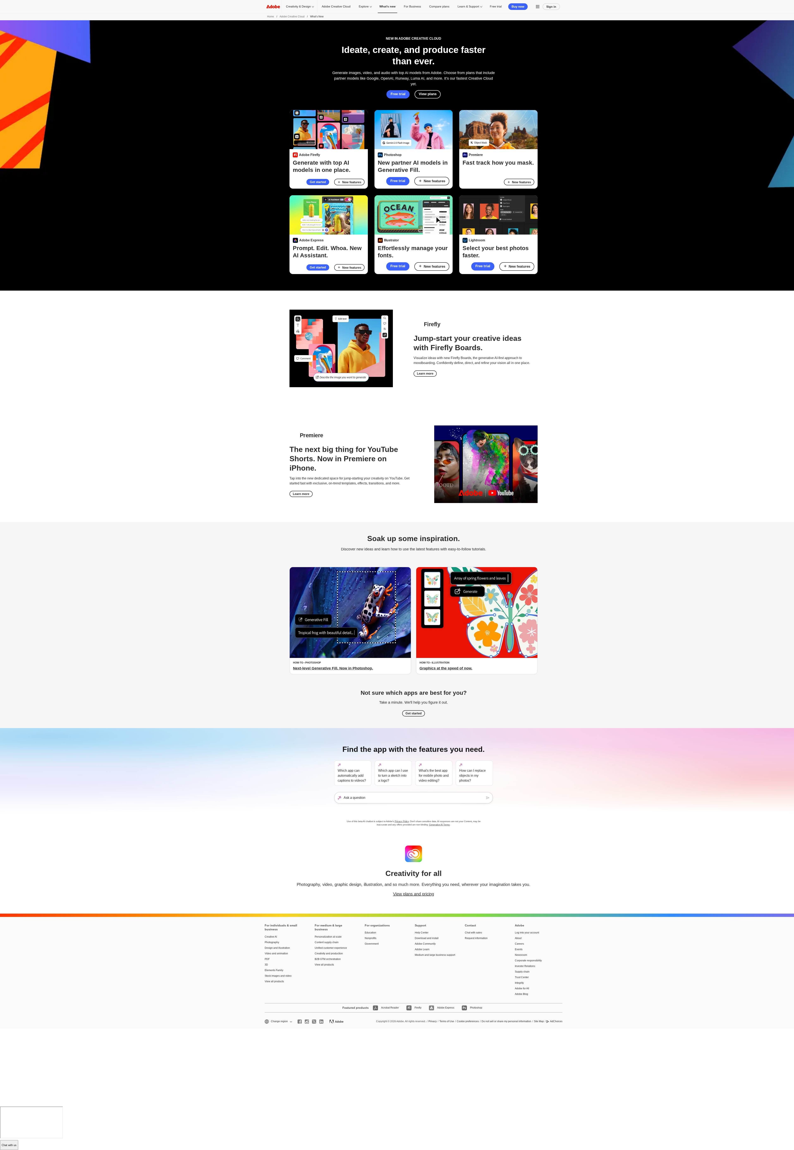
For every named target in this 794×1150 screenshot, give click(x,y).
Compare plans (439, 6)
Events (519, 949)
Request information (476, 938)
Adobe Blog (521, 994)
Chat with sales (473, 932)
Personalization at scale (328, 936)
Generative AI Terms (439, 824)
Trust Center (522, 977)
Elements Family (274, 970)
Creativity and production (329, 953)
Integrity (519, 982)
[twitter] (314, 1021)
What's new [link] (387, 6)
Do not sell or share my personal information (506, 1021)
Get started (318, 182)
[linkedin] (321, 1021)
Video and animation (276, 953)
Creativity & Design (298, 6)
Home (270, 16)
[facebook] (300, 1021)
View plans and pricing (413, 894)
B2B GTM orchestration (328, 959)
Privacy (432, 1021)
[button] (537, 6)
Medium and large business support (433, 955)
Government (372, 943)
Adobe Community (425, 943)
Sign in (551, 6)
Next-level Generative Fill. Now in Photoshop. (333, 668)
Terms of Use (446, 1021)
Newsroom (521, 955)
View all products (274, 981)
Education (370, 932)
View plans (427, 94)
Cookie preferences (468, 1021)
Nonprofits (370, 938)
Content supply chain (326, 942)
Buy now (518, 6)
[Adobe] (273, 6)
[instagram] (307, 1021)
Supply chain (522, 971)
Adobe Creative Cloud (336, 6)
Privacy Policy (402, 821)
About (518, 938)
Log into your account (527, 932)
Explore (364, 6)
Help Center (421, 932)
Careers (519, 943)
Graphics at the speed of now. (446, 668)
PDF (267, 959)
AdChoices (556, 1021)
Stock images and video (278, 975)
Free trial (496, 6)
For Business (412, 6)
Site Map (539, 1021)
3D (266, 964)
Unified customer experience (331, 947)
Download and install (427, 938)
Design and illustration (277, 947)
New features (351, 182)
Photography (272, 942)
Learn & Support (468, 6)
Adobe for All (522, 988)
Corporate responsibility (528, 960)
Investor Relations (525, 966)
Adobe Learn (422, 949)
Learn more (425, 373)
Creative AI (271, 936)
